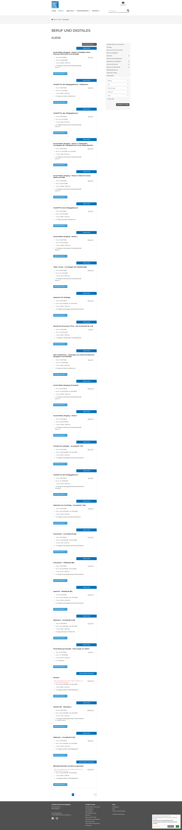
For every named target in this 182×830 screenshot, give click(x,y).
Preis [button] (109, 95)
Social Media (110, 75)
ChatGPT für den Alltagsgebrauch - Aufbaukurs (70, 84)
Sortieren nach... (89, 44)
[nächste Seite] (95, 794)
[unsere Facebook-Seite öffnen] (53, 818)
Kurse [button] (60, 11)
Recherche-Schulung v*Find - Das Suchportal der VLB (73, 326)
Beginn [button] (110, 80)
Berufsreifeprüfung (112, 70)
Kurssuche (66, 19)
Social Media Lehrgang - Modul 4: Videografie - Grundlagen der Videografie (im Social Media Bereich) (73, 144)
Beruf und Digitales (112, 53)
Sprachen (109, 55)
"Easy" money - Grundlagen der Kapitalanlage (70, 267)
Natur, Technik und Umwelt (114, 50)
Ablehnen (170, 826)
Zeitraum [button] (110, 92)
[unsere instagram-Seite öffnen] (57, 818)
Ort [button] (109, 84)
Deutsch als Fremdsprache (114, 58)
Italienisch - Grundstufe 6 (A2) (64, 620)
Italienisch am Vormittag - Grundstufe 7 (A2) (69, 505)
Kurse (59, 19)
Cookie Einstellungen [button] (118, 814)
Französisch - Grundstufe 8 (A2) (64, 534)
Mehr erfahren (156, 826)
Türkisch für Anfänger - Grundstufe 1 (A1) (68, 446)
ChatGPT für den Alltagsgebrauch (65, 113)
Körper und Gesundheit (113, 67)
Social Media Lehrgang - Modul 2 (65, 236)
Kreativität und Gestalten (114, 61)
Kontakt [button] (95, 11)
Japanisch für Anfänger (61, 297)
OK (177, 826)
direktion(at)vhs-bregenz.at (63, 815)
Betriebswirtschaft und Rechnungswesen (68, 766)
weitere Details (59, 73)
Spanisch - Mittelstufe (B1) (62, 591)
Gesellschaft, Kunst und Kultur (115, 44)
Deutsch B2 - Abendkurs (62, 707)
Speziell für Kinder (112, 72)
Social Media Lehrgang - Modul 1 (65, 416)
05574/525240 (57, 813)
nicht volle (111, 99)
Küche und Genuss (112, 64)
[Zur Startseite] (55, 4)
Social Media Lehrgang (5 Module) (65, 385)
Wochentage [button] (111, 88)
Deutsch (56, 677)
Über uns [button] (70, 11)
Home (54, 11)
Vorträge (109, 47)
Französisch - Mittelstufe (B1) (63, 563)
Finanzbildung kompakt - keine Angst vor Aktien (71, 649)
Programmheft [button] (83, 11)
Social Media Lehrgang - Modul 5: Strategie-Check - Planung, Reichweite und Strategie (72, 53)
